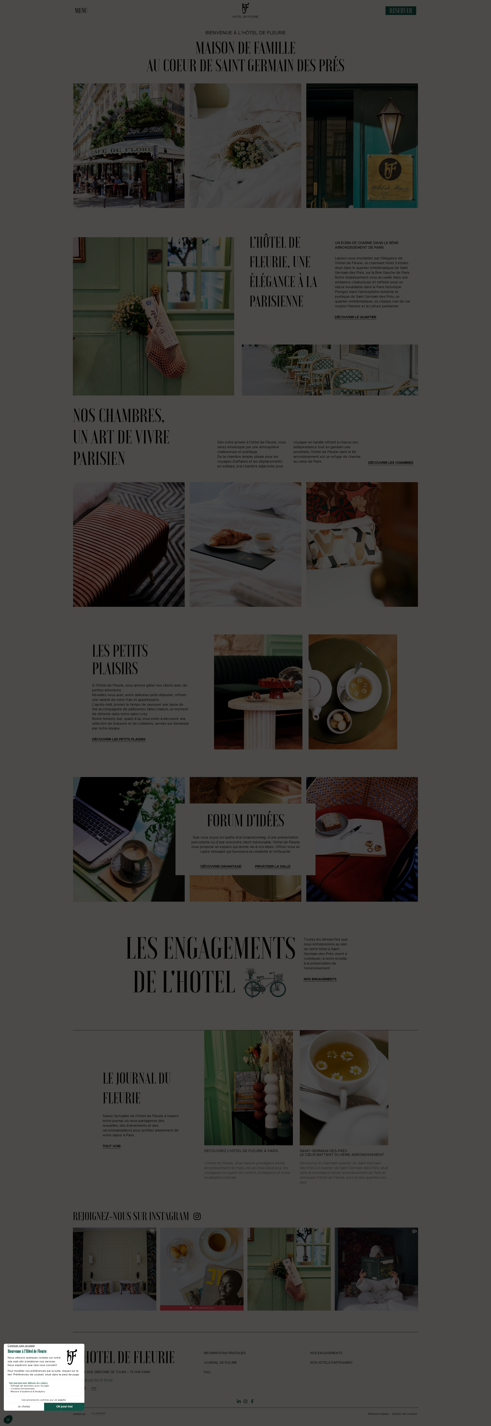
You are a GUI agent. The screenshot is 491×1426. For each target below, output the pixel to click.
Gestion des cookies (404, 1414)
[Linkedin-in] (239, 1401)
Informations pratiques (225, 1353)
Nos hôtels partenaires (331, 1362)
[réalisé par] (99, 1414)
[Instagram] (245, 1401)
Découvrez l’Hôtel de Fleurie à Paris (241, 1151)
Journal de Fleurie (220, 1362)
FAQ (207, 1372)
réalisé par (79, 1414)
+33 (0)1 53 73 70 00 (97, 1380)
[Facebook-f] (252, 1401)
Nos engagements (326, 1353)
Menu (81, 10)
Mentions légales (378, 1414)
